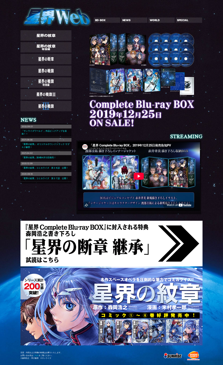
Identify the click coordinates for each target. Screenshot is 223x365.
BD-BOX (100, 20)
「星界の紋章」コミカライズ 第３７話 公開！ (45, 178)
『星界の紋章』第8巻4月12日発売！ (39, 157)
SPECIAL (182, 20)
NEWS (126, 20)
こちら (36, 355)
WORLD (155, 20)
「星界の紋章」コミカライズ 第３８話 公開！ (45, 168)
